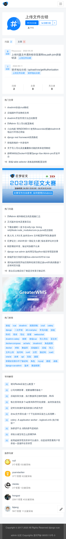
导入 (51, 347)
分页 (35, 352)
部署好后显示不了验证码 (17, 361)
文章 (21, 41)
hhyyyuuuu (16, 50)
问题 (8, 41)
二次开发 (19, 329)
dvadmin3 (37, 343)
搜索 (36, 356)
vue (14, 325)
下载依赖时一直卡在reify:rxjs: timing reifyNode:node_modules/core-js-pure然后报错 (30, 228)
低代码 (20, 352)
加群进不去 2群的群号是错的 (24, 428)
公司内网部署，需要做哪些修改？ (27, 389)
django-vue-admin (13, 365)
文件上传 (10, 352)
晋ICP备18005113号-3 (44, 535)
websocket (39, 334)
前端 (8, 325)
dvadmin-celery (12, 338)
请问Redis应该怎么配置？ (23, 383)
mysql (40, 361)
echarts (26, 343)
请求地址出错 (34, 72)
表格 (55, 361)
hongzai (16, 495)
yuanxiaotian (18, 472)
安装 (29, 356)
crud (43, 325)
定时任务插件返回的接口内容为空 (27, 407)
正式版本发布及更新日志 (19, 221)
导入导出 (44, 338)
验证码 (43, 352)
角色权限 (49, 343)
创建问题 (47, 22)
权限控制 (34, 325)
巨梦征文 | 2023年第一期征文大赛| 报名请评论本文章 (32, 240)
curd (28, 352)
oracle (8, 356)
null (14, 460)
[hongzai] (8, 497)
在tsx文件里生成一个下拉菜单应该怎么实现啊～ (33, 413)
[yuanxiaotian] (8, 474)
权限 (24, 338)
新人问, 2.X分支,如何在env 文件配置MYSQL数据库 (31, 235)
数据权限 (36, 365)
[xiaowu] (8, 485)
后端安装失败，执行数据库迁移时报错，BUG (32, 395)
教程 (48, 361)
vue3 (51, 352)
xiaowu (15, 483)
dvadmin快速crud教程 (18, 107)
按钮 (53, 329)
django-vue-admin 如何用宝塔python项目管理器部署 (32, 251)
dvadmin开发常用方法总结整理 (22, 118)
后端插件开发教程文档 (18, 112)
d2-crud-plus (31, 329)
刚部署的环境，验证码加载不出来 (23, 246)
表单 (16, 356)
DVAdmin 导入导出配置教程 (20, 123)
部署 (29, 334)
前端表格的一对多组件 (18, 142)
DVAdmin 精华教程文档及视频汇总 (23, 216)
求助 (17, 347)
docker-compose (13, 343)
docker (9, 347)
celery (50, 325)
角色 (33, 361)
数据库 (25, 347)
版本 (27, 365)
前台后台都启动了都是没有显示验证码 (27, 270)
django (9, 329)
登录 (15, 334)
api (22, 356)
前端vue (33, 338)
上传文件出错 (25, 57)
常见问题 (44, 329)
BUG (8, 334)
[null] (8, 462)
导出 (22, 334)
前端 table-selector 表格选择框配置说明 (28, 161)
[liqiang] (8, 509)
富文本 (54, 338)
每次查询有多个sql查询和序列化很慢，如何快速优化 (36, 401)
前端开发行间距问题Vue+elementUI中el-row (28, 256)
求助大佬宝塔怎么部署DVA (23, 434)
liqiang (15, 507)
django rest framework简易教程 (22, 137)
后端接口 (35, 347)
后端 (44, 347)
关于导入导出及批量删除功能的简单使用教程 (28, 147)
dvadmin (23, 325)
